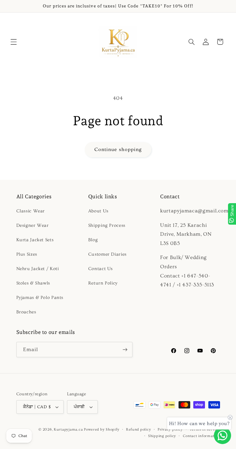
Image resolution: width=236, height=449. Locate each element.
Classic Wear (30, 211)
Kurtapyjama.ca (68, 430)
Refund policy (138, 430)
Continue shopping (118, 149)
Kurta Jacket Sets (35, 239)
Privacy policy (170, 430)
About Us (98, 211)
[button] (13, 42)
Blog (93, 239)
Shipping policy (162, 436)
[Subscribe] (125, 349)
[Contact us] (222, 435)
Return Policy (103, 283)
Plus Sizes (26, 254)
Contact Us (100, 268)
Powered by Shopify (101, 430)
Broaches (26, 312)
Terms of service (205, 430)
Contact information (201, 436)
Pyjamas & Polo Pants (40, 297)
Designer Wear (32, 225)
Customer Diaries (107, 254)
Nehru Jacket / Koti (37, 268)
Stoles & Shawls (33, 283)
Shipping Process (106, 225)
